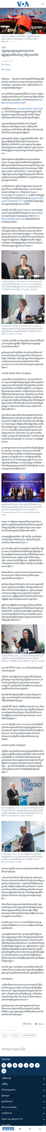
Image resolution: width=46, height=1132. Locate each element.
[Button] (6, 70)
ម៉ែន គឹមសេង (5, 65)
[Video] (20, 1129)
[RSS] (31, 1065)
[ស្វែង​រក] (40, 1129)
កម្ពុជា (3, 47)
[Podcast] (37, 1065)
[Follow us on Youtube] (15, 1065)
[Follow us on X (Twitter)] (9, 1065)
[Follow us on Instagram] (20, 1065)
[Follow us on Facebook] (3, 1065)
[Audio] (30, 1129)
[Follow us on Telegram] (26, 1065)
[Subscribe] (3, 1071)
